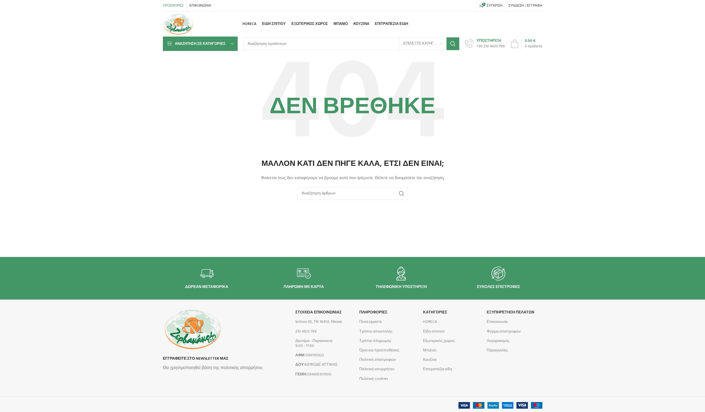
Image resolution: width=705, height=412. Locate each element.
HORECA (430, 322)
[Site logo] (178, 24)
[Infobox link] (485, 44)
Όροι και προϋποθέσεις (379, 350)
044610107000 (313, 374)
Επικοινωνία (497, 322)
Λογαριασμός (498, 341)
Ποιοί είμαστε (370, 322)
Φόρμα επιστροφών (504, 331)
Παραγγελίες (497, 350)
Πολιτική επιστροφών (377, 360)
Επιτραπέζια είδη (437, 369)
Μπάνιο (429, 350)
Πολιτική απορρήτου (376, 369)
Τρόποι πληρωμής (375, 341)
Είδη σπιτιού (434, 331)
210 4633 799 (306, 331)
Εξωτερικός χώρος (439, 341)
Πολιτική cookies (373, 379)
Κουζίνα (430, 360)
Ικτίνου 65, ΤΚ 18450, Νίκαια (318, 322)
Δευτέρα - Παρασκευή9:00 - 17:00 (313, 343)
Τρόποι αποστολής (376, 331)
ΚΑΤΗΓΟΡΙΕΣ (435, 312)
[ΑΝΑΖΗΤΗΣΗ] (453, 43)
